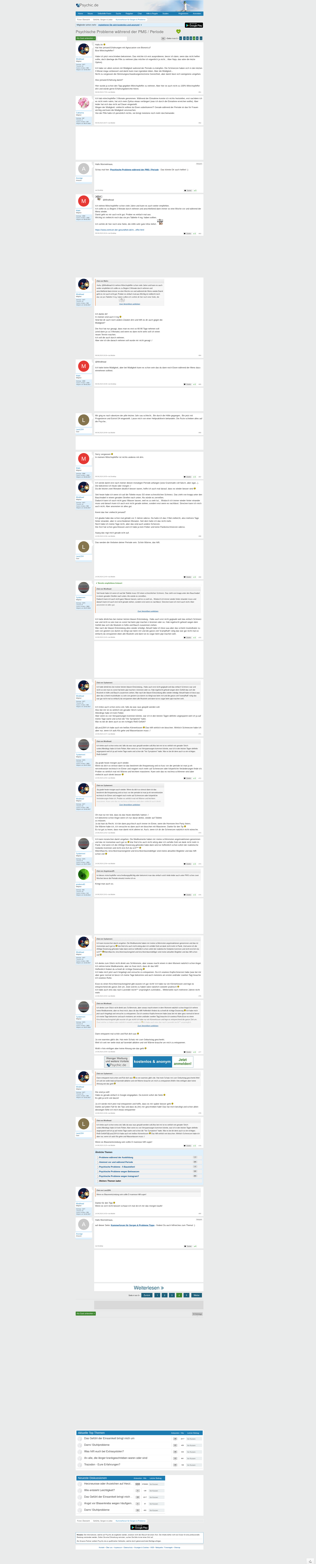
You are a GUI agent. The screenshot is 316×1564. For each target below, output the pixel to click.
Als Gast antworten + (86, 38)
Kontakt (101, 1547)
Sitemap (177, 1547)
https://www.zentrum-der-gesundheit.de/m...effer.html (119, 230)
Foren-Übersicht (83, 1521)
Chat (140, 13)
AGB (152, 1547)
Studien (165, 13)
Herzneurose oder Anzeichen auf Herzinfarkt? (111, 1483)
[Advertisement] (149, 660)
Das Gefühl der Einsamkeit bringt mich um (109, 1438)
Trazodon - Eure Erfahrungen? (102, 1464)
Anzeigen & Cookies (141, 1547)
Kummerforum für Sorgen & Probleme (130, 1521)
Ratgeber (129, 13)
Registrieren (183, 13)
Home (80, 13)
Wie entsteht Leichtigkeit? (99, 1490)
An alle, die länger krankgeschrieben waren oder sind (115, 1458)
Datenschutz (128, 1547)
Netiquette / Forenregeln (164, 1547)
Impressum (118, 1547)
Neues (90, 13)
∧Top (310, 1561)
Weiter (197, 1295)
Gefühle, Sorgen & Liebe (102, 1521)
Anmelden (197, 13)
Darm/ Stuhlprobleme (96, 1445)
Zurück (147, 1295)
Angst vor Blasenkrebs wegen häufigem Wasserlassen (116, 1503)
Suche (118, 13)
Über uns (109, 1547)
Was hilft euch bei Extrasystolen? (104, 1451)
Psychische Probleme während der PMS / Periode (120, 31)
